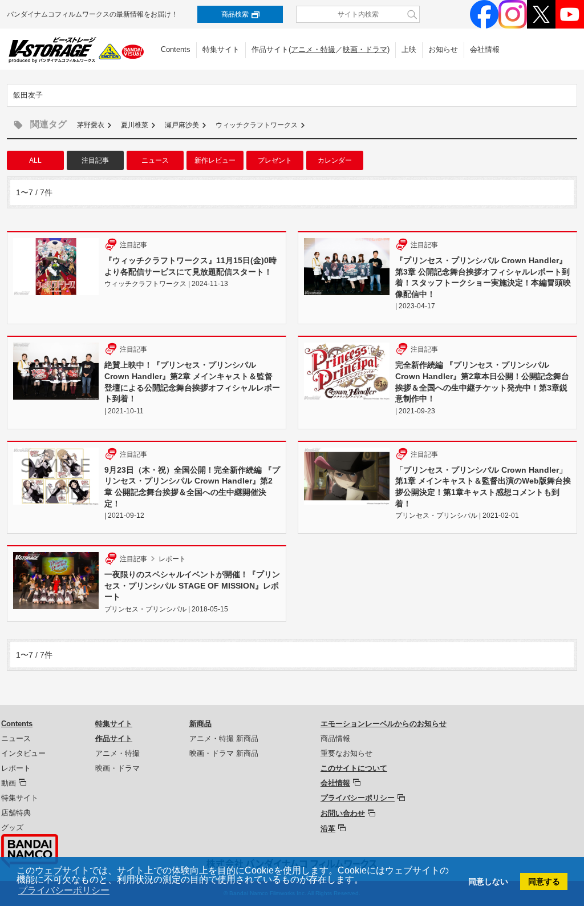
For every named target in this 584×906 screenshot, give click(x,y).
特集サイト (221, 49)
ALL (35, 160)
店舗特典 (16, 812)
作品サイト (113, 738)
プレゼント (275, 160)
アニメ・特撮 (313, 49)
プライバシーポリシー (358, 798)
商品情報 (335, 738)
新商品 (200, 723)
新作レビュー (215, 160)
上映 (409, 49)
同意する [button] (544, 881)
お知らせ (443, 49)
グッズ (12, 827)
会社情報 (485, 49)
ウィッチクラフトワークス (257, 125)
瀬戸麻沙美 (182, 125)
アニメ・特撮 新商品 (223, 738)
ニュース (155, 160)
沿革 (328, 828)
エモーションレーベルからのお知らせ (384, 723)
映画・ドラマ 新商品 (223, 753)
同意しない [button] (488, 881)
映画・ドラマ (365, 49)
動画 (8, 783)
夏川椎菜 (134, 125)
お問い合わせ (343, 813)
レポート (16, 768)
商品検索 (235, 14)
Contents (175, 49)
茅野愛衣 (90, 125)
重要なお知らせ (346, 753)
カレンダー (335, 160)
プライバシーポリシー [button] (64, 890)
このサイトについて (354, 768)
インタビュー (23, 753)
